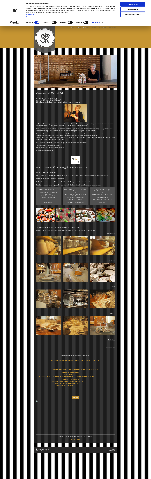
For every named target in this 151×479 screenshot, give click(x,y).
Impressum (30, 17)
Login (113, 449)
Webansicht (112, 450)
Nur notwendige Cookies (133, 14)
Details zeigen (96, 22)
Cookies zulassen (133, 4)
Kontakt (75, 397)
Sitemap (47, 449)
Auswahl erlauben (132, 9)
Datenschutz (30, 14)
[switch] (54, 22)
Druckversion (41, 449)
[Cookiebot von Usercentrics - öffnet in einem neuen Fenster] (14, 22)
